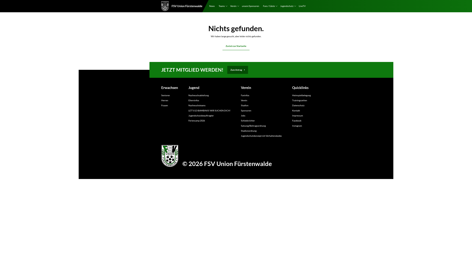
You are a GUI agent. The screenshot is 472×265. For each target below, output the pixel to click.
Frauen (164, 105)
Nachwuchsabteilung (198, 95)
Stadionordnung (249, 130)
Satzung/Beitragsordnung (253, 125)
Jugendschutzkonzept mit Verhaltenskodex (261, 135)
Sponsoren (246, 110)
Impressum (297, 115)
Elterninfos (193, 100)
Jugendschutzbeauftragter (201, 115)
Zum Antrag (236, 69)
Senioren (165, 95)
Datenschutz (298, 105)
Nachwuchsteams (197, 105)
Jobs (243, 115)
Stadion (244, 105)
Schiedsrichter (248, 120)
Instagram (297, 125)
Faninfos (245, 95)
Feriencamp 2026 (196, 120)
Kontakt (296, 110)
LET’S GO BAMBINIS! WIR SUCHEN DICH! (209, 110)
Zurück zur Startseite (236, 46)
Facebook (296, 120)
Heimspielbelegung (301, 95)
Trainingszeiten (299, 100)
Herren (164, 100)
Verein (244, 100)
